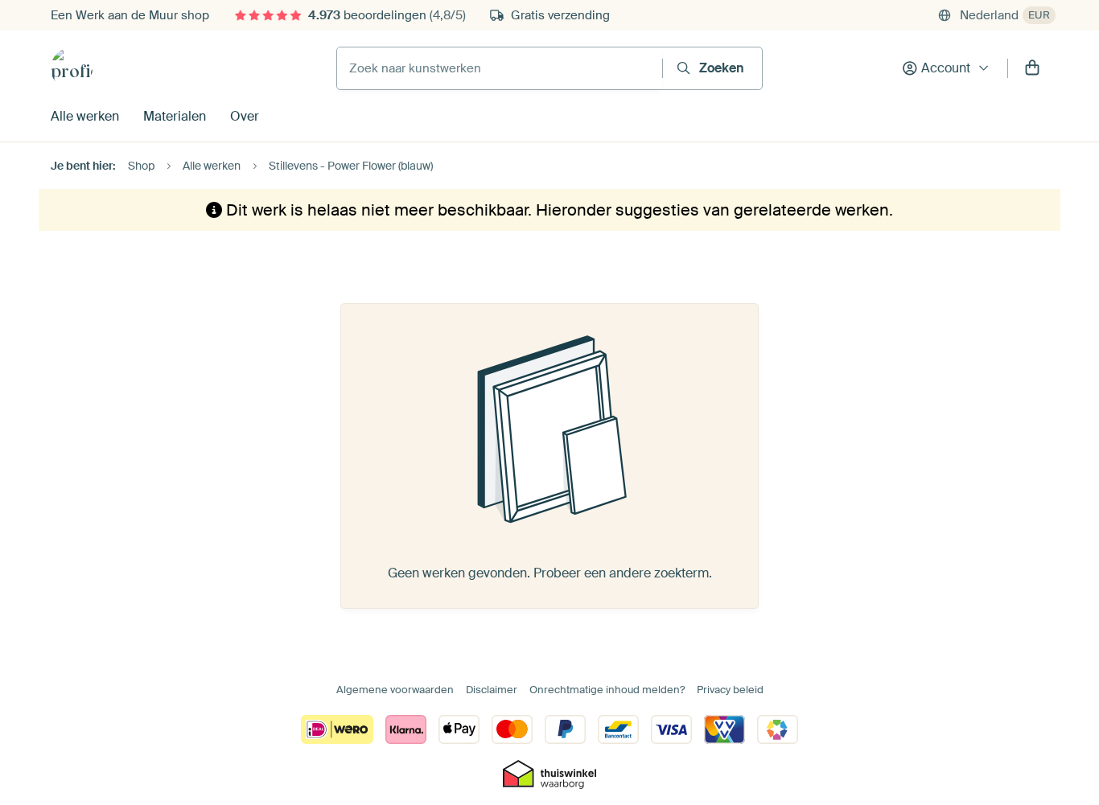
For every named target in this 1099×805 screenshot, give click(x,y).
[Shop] (72, 68)
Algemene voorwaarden (395, 689)
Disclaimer (491, 689)
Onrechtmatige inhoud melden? (607, 689)
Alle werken (85, 116)
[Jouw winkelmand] (1032, 68)
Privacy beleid (730, 689)
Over (244, 116)
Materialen (174, 116)
